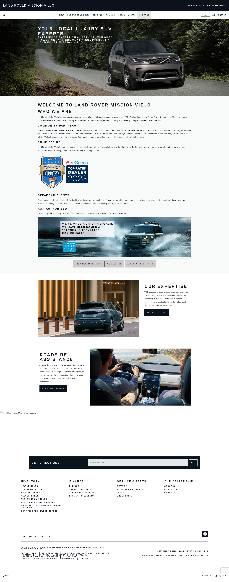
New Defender (30, 495)
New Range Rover (32, 489)
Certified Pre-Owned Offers (39, 511)
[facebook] (205, 534)
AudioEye (84, 559)
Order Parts (125, 495)
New (61, 15)
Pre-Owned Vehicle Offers (38, 502)
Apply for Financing (82, 492)
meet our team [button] (156, 312)
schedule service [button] (53, 389)
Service (122, 486)
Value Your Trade (80, 489)
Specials (97, 15)
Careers (169, 492)
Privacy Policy (29, 553)
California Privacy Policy (77, 553)
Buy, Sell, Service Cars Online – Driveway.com (49, 559)
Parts (120, 492)
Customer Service (33, 557)
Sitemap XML (42, 555)
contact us (66, 150)
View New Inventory (88, 264)
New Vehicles (29, 486)
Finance (110, 15)
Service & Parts (126, 15)
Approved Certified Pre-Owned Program (41, 506)
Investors (53, 557)
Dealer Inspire (199, 555)
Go (193, 463)
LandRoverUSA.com (64, 555)
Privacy (82, 555)
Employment (69, 557)
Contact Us (114, 264)
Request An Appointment (132, 489)
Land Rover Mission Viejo (193, 551)
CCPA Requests (50, 553)
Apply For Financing (140, 264)
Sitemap (27, 555)
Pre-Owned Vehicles (78, 15)
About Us (144, 15)
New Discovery (30, 492)
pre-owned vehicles (81, 120)
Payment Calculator (82, 495)
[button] (4, 15)
